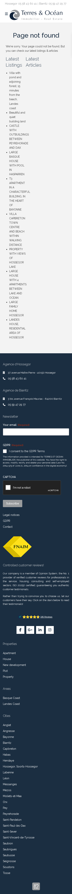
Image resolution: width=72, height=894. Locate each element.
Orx (5, 802)
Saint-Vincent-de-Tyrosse (18, 837)
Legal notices (11, 514)
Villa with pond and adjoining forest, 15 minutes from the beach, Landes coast (15, 90)
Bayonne (8, 736)
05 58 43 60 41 (27, 3)
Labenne (8, 772)
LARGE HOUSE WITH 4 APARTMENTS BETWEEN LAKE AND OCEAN (17, 284)
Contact (7, 526)
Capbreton (9, 748)
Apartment (9, 653)
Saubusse (9, 855)
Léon (6, 778)
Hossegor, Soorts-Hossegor (20, 766)
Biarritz (7, 742)
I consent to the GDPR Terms (27, 451)
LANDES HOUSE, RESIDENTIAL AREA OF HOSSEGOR (17, 328)
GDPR (6, 520)
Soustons (8, 867)
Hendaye (8, 760)
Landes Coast (11, 703)
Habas (7, 754)
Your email (16, 424)
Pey (5, 807)
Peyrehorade (11, 813)
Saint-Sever (10, 831)
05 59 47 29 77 (57, 3)
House (7, 659)
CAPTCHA (9, 476)
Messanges (10, 784)
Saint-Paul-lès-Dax (14, 825)
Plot (5, 670)
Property (8, 676)
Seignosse (9, 861)
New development (14, 664)
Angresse (9, 731)
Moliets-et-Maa (12, 796)
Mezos (7, 790)
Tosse (6, 873)
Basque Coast (11, 698)
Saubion (8, 843)
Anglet (7, 725)
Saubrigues (10, 849)
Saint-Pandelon (12, 819)
